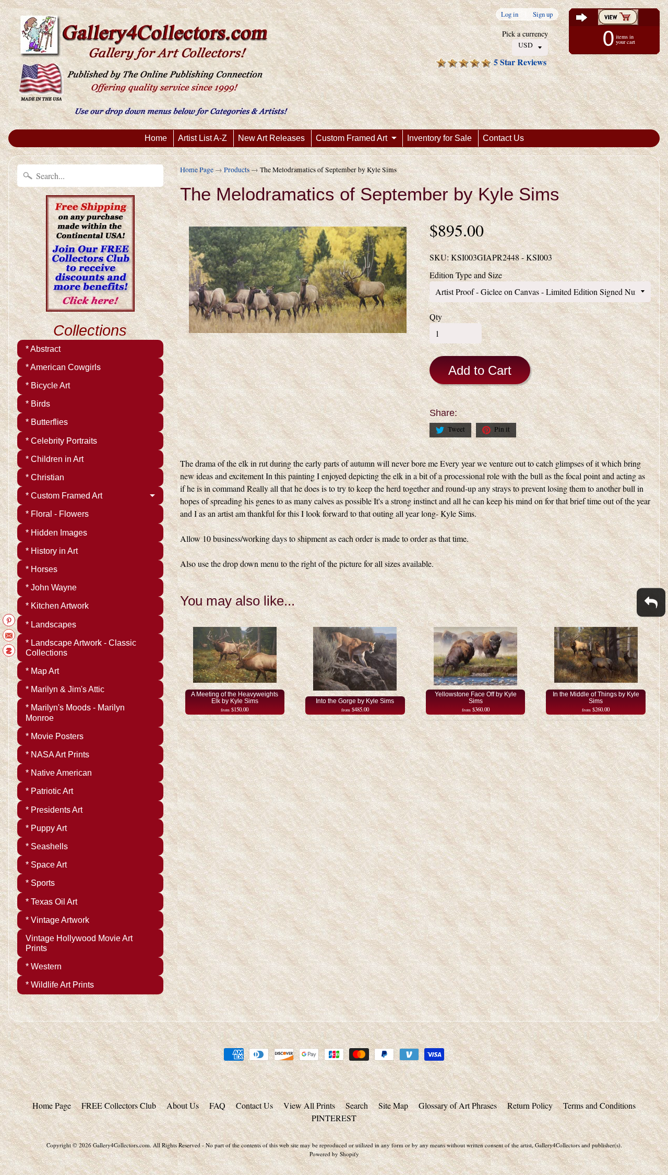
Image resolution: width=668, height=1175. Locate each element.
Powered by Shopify (334, 1154)
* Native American (59, 772)
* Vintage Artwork (57, 920)
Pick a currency (525, 33)
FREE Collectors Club (118, 1105)
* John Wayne (51, 587)
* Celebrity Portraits (61, 440)
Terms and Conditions (599, 1105)
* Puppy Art (46, 828)
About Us (182, 1105)
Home (156, 138)
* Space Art (46, 864)
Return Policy (530, 1105)
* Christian (45, 477)
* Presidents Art (54, 809)
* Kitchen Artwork (57, 605)
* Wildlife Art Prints (60, 984)
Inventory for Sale (439, 138)
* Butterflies (47, 422)
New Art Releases (271, 138)
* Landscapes (51, 624)
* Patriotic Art (49, 791)
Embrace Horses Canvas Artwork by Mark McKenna (130, 1133)
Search (356, 1105)
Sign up (543, 14)
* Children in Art (55, 459)
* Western (44, 966)
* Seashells (47, 846)
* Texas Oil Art (51, 901)
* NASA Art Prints (57, 754)
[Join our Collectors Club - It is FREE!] (90, 306)
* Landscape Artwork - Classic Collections (81, 647)
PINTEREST (334, 1117)
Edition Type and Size (466, 274)
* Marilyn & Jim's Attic (65, 689)
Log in (509, 14)
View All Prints (309, 1105)
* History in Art (52, 551)
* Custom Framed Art (64, 495)
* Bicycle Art (48, 385)
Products (236, 169)
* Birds (38, 403)
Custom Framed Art (351, 138)
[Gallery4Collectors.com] (153, 64)
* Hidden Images (56, 532)
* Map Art (42, 671)
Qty (436, 316)
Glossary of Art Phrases (458, 1105)
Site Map (393, 1105)
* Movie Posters (55, 736)
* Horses (41, 569)
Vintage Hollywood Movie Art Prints (79, 943)
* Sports (40, 883)
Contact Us (503, 138)
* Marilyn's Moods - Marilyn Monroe (75, 712)
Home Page (196, 169)
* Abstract (43, 349)
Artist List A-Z (202, 138)
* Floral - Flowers (57, 513)
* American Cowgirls (63, 367)
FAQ (217, 1105)
